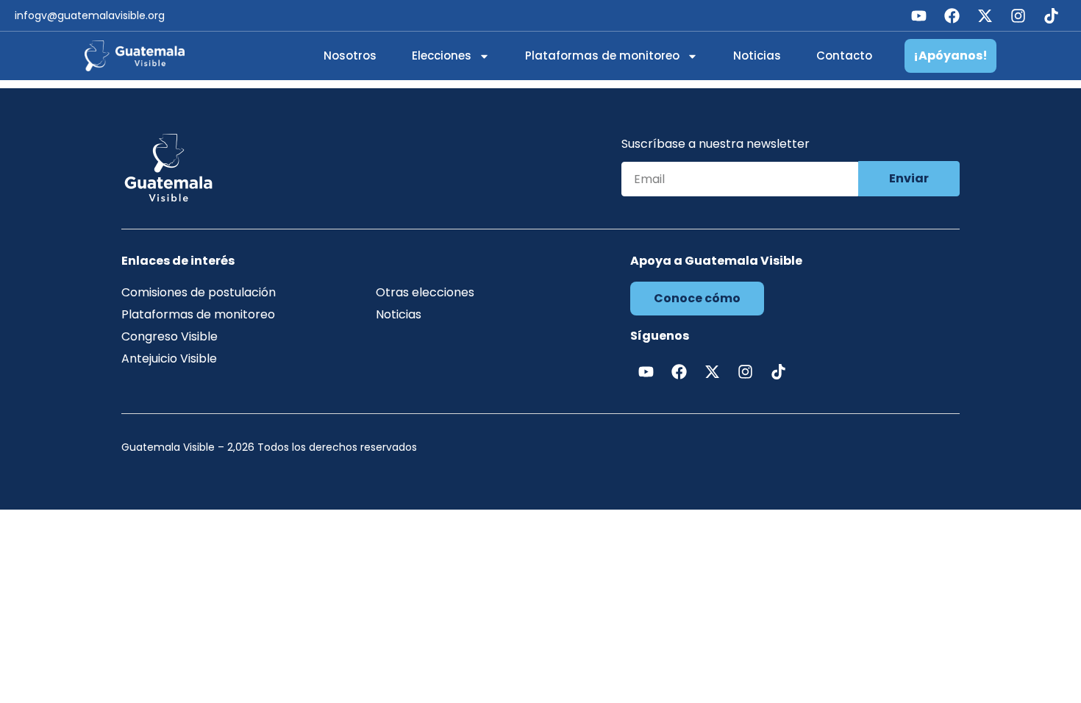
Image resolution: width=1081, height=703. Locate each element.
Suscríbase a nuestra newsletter (715, 145)
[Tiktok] (1050, 15)
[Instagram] (1017, 15)
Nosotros (350, 55)
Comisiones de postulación (198, 292)
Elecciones (441, 55)
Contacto (844, 55)
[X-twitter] (984, 15)
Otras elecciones (425, 292)
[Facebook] (951, 15)
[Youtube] (918, 15)
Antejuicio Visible (169, 358)
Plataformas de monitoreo (602, 55)
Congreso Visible (169, 336)
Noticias (757, 55)
